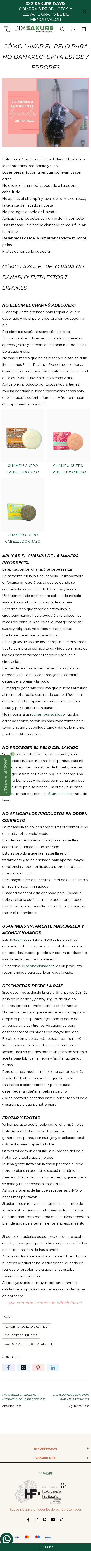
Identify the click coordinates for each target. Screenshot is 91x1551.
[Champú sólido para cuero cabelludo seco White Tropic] (22, 435)
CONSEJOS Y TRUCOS (21, 1335)
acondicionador (39, 966)
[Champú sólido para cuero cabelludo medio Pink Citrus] (68, 435)
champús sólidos (48, 714)
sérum (52, 794)
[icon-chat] (6, 1539)
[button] (5, 775)
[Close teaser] (12, 754)
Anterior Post (11, 1406)
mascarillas (17, 939)
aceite (66, 794)
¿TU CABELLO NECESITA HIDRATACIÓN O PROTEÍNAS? (24, 1397)
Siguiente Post (78, 1406)
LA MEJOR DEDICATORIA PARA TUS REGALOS (71, 1397)
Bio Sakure (34, 29)
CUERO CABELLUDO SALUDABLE (29, 1344)
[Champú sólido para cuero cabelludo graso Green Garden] (22, 505)
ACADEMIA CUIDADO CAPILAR (27, 1326)
